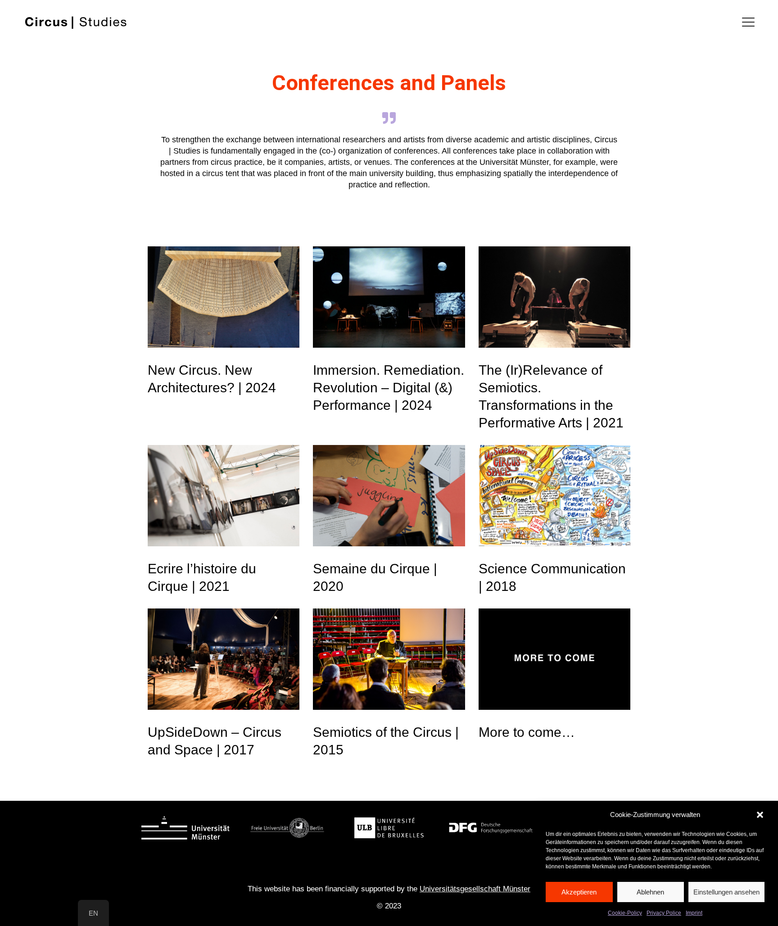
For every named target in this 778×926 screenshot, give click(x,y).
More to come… (527, 732)
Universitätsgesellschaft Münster (475, 889)
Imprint (694, 913)
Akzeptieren (579, 891)
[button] (759, 814)
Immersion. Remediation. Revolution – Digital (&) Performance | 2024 (388, 388)
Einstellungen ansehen (726, 891)
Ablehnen (650, 891)
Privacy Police (664, 913)
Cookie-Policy (625, 913)
